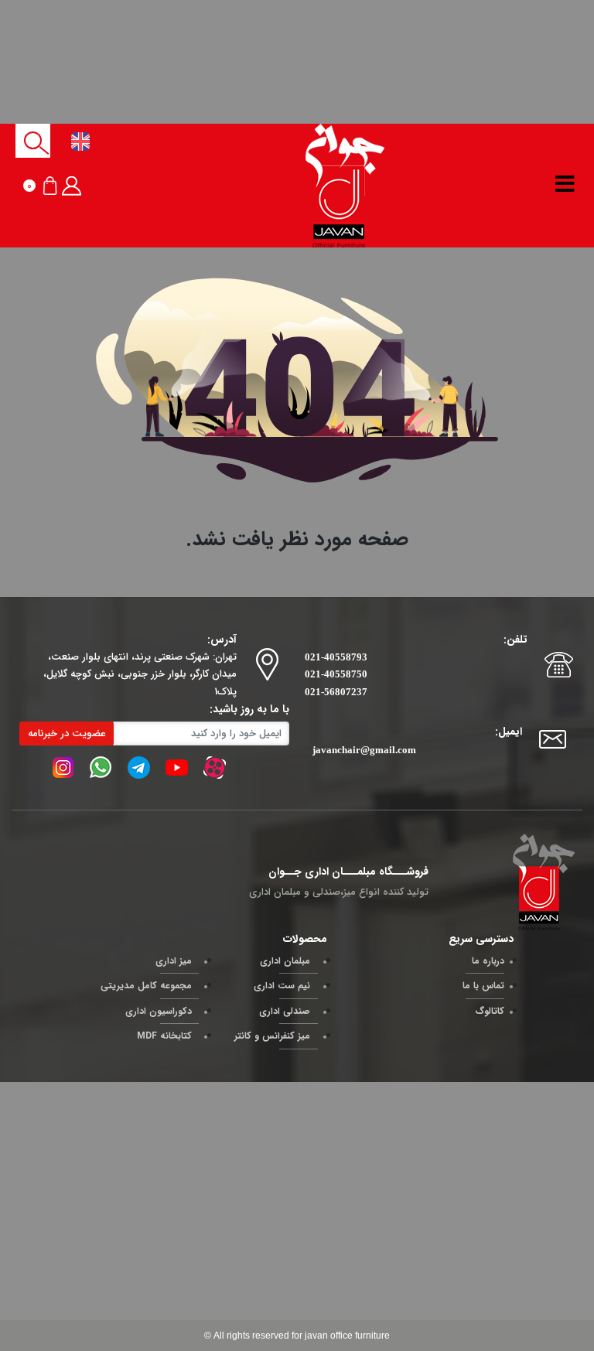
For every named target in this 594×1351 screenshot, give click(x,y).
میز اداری (173, 961)
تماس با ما (483, 985)
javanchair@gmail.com (364, 750)
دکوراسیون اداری (158, 1011)
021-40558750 (336, 674)
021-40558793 (336, 657)
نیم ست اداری (282, 985)
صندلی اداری (284, 1011)
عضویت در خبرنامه (67, 733)
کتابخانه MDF (164, 1036)
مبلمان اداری (285, 961)
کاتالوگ (489, 1011)
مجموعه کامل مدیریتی (146, 985)
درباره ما (488, 961)
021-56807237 (336, 692)
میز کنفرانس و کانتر (272, 1036)
